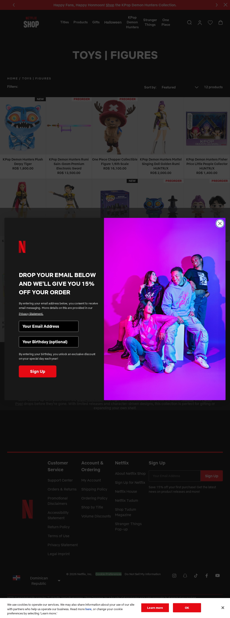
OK (187, 607)
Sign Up (37, 371)
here (88, 609)
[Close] (223, 608)
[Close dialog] (220, 223)
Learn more (155, 607)
